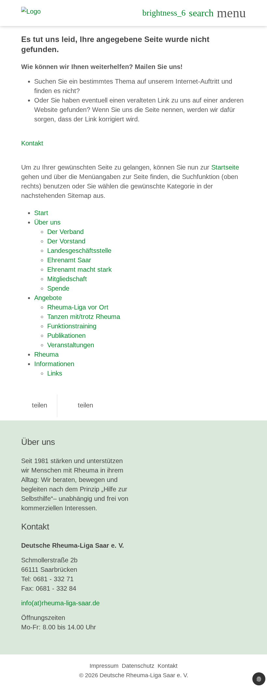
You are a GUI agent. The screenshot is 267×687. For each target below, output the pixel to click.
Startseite (225, 167)
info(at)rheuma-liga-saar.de (60, 603)
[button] (34, 405)
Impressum (104, 666)
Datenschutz (138, 666)
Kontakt (32, 143)
